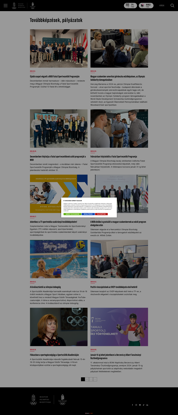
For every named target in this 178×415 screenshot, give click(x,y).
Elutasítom (101, 214)
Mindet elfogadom (72, 214)
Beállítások (88, 214)
